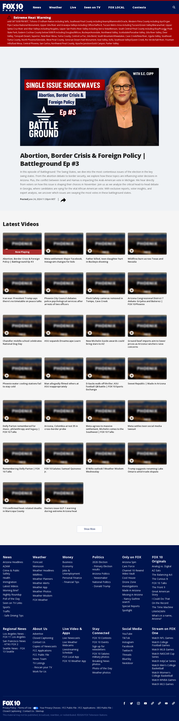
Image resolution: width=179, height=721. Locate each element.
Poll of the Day (11, 598)
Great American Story (161, 593)
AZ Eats (156, 570)
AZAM (6, 566)
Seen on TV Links (12, 603)
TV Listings (39, 663)
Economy (67, 566)
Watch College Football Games (161, 643)
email (166, 703)
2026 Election (100, 562)
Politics (98, 557)
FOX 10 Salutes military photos (100, 655)
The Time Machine (162, 607)
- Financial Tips (70, 582)
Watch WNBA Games (164, 679)
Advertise (38, 633)
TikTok (126, 638)
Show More (89, 529)
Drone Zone (129, 582)
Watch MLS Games (163, 684)
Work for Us (39, 671)
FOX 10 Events (100, 642)
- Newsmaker (100, 577)
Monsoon (38, 566)
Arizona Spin (129, 562)
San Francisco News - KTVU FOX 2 (14, 642)
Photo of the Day (102, 668)
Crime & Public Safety (11, 572)
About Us (40, 629)
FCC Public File (41, 654)
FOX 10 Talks (159, 583)
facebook (124, 703)
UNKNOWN (158, 611)
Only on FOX (131, 557)
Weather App (40, 587)
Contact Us (39, 642)
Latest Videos (10, 586)
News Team (39, 659)
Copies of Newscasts (45, 646)
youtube (145, 703)
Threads (126, 654)
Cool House (128, 577)
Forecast (38, 562)
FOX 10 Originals (159, 559)
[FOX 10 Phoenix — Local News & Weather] (14, 7)
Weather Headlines (43, 570)
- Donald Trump (101, 586)
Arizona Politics (101, 573)
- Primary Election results (102, 568)
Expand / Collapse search (174, 7)
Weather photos (101, 672)
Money (67, 557)
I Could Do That (161, 598)
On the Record (160, 603)
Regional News (14, 629)
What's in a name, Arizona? (162, 617)
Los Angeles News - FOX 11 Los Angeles (14, 635)
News (7, 557)
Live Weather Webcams (69, 643)
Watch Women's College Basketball (162, 674)
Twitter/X (127, 650)
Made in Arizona (131, 590)
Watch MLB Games (163, 649)
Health (6, 577)
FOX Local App (70, 656)
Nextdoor (127, 663)
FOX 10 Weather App (74, 661)
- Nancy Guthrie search (131, 600)
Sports (6, 607)
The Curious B (160, 578)
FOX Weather (40, 599)
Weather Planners (43, 578)
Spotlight (127, 610)
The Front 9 (158, 587)
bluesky (159, 703)
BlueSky (126, 659)
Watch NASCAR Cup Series (163, 655)
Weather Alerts (41, 583)
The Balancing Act (162, 574)
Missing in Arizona (132, 594)
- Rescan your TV (42, 667)
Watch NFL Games (162, 638)
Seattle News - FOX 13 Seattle (14, 650)
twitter (131, 703)
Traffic (6, 611)
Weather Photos (42, 591)
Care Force (128, 566)
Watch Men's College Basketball (164, 666)
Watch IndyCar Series (164, 661)
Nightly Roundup (12, 594)
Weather (39, 557)
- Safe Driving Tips (13, 615)
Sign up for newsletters (98, 648)
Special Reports (131, 606)
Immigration (10, 582)
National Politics (101, 582)
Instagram (128, 642)
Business (67, 562)
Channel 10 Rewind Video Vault (133, 572)
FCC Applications (42, 650)
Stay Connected (100, 631)
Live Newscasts (71, 638)
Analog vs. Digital (161, 566)
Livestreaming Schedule (70, 651)
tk (152, 703)
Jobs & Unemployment (71, 572)
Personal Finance (72, 577)
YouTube (127, 633)
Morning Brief (10, 590)
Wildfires (37, 574)
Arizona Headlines (13, 562)
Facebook (127, 646)
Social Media (132, 629)
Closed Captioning (43, 638)
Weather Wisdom (42, 595)
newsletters (173, 703)
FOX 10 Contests (101, 638)
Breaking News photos (100, 662)
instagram (138, 703)
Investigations (130, 586)
